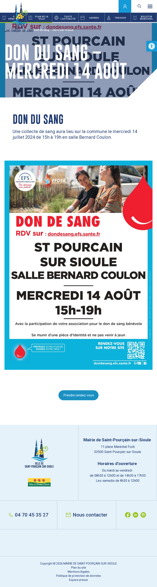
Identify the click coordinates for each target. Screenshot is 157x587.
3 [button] (131, 22)
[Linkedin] (136, 515)
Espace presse (78, 579)
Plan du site (78, 567)
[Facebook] (129, 515)
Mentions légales (79, 571)
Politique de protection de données (78, 575)
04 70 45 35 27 (31, 515)
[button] (151, 46)
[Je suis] (125, 6)
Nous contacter (90, 515)
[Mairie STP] (39, 462)
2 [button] (78, 22)
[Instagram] (144, 515)
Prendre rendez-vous (78, 395)
